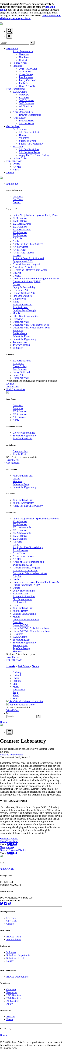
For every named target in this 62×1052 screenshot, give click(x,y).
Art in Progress (20, 246)
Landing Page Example (24, 310)
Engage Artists (20, 63)
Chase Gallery (26, 74)
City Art (17, 272)
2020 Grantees (20, 221)
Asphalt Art (25, 71)
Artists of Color (26, 704)
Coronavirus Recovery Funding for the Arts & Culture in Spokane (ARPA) (36, 280)
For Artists (18, 146)
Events (16, 163)
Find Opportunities (15, 88)
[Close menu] (9, 36)
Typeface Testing (21, 345)
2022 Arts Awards (22, 229)
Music (16, 686)
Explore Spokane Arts (24, 293)
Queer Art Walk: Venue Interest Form (31, 327)
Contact (23, 60)
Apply (22, 109)
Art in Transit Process (23, 252)
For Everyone (20, 129)
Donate (22, 135)
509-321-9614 (7, 869)
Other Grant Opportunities (26, 316)
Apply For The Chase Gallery (34, 155)
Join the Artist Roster (29, 152)
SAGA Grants (20, 91)
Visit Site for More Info (11, 754)
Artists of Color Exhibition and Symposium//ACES (28, 260)
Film (15, 683)
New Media (19, 689)
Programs (17, 65)
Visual (16, 695)
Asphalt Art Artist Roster (25, 267)
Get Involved (13, 126)
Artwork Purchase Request (26, 264)
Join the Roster (26, 123)
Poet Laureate (26, 77)
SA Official (15, 701)
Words (16, 698)
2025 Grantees (26, 100)
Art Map (17, 166)
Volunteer (24, 138)
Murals (16, 313)
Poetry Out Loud (27, 80)
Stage (15, 692)
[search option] (9, 30)
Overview (24, 54)
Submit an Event (27, 140)
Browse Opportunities (30, 114)
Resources (24, 97)
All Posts (17, 238)
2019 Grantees (20, 218)
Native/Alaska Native (32, 701)
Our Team (24, 57)
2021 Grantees (20, 226)
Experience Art (13, 161)
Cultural (17, 675)
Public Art (24, 83)
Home (16, 301)
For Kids (14, 704)
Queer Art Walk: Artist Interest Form (31, 324)
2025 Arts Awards (28, 68)
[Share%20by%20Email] (15, 844)
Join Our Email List (29, 132)
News (16, 169)
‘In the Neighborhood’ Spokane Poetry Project (36, 215)
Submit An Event (21, 336)
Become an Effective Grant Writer (30, 270)
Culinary (17, 672)
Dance (16, 678)
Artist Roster (19, 117)
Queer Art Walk (27, 86)
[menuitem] (34, 285)
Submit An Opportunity (31, 143)
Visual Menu (12, 386)
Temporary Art (20, 342)
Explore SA (12, 48)
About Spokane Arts (23, 51)
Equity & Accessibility (24, 287)
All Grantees (25, 106)
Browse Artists (26, 120)
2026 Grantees (26, 103)
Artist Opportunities (23, 112)
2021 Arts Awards (22, 223)
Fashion (17, 680)
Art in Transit (19, 249)
